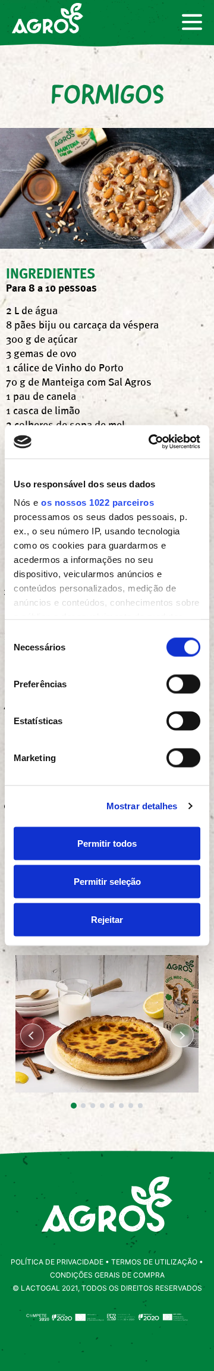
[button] (74, 1106)
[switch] (183, 683)
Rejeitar (107, 919)
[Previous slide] (32, 1035)
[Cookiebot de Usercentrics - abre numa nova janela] (151, 442)
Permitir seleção (107, 881)
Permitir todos (107, 843)
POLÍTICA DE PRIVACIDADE (57, 1261)
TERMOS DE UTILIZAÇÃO (154, 1261)
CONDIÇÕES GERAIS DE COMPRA (107, 1274)
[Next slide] (182, 1035)
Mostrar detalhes (142, 806)
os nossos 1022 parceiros (97, 502)
